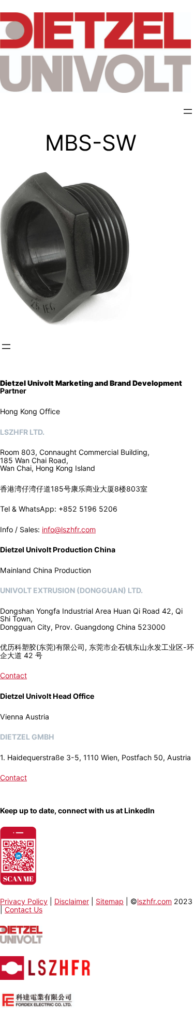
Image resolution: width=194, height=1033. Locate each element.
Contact (13, 675)
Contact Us (23, 909)
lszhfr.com (154, 901)
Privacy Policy (24, 901)
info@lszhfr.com (69, 529)
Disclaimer (71, 901)
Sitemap (110, 901)
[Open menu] (188, 111)
